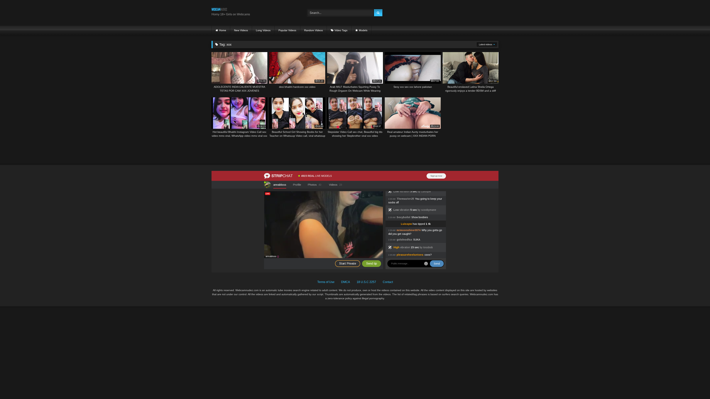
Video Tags (340, 30)
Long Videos (263, 30)
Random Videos (313, 30)
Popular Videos (287, 30)
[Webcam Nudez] (219, 10)
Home (222, 30)
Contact (388, 282)
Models (363, 30)
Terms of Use (325, 282)
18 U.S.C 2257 (366, 282)
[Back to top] (698, 388)
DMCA (345, 282)
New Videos (241, 30)
